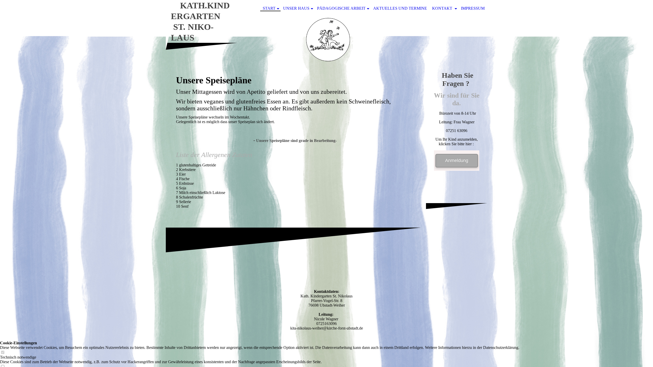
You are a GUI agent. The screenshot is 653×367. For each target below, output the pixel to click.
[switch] (2, 352)
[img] (326, 41)
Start (269, 8)
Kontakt (442, 8)
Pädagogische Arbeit (341, 8)
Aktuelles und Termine (400, 8)
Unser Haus (296, 8)
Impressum (473, 8)
